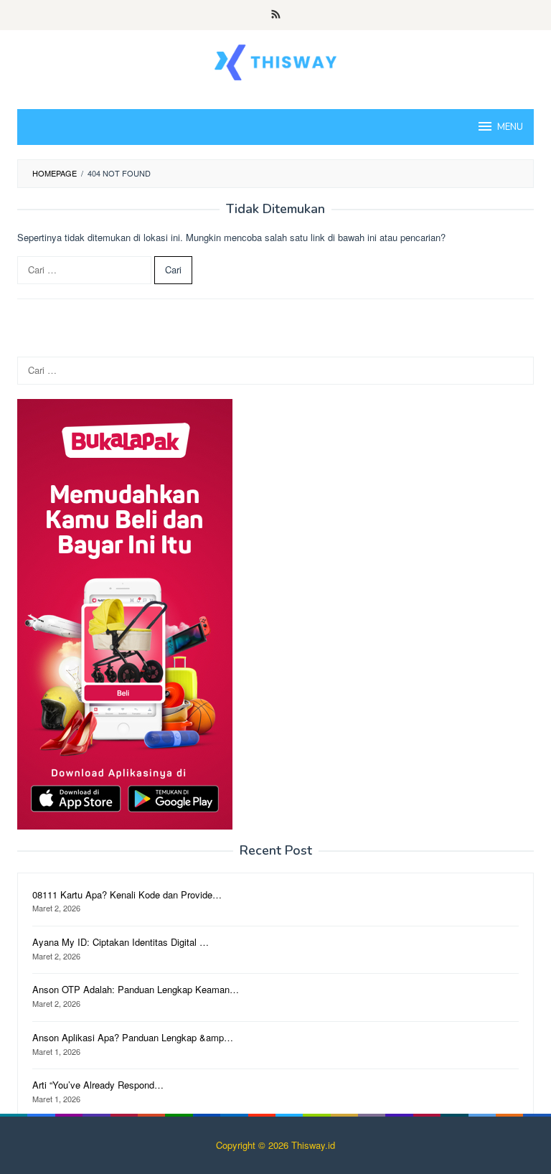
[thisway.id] (275, 60)
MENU (510, 127)
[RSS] (276, 15)
